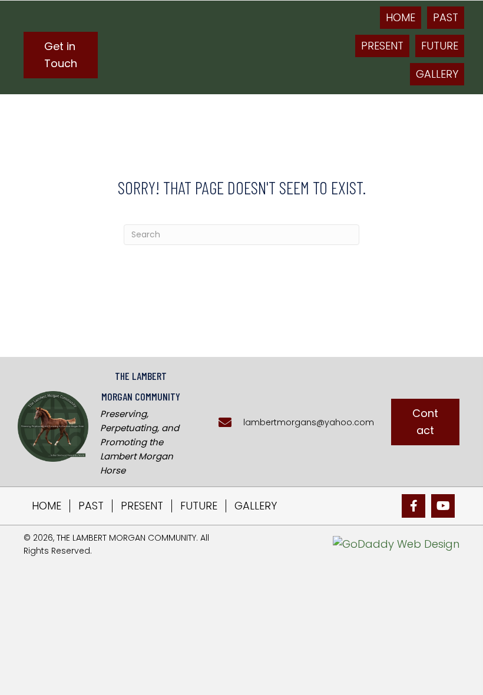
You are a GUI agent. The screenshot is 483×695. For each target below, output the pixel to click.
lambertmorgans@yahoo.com (308, 422)
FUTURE (198, 505)
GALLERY (255, 505)
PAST (91, 505)
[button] (61, 55)
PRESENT (142, 505)
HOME (46, 505)
